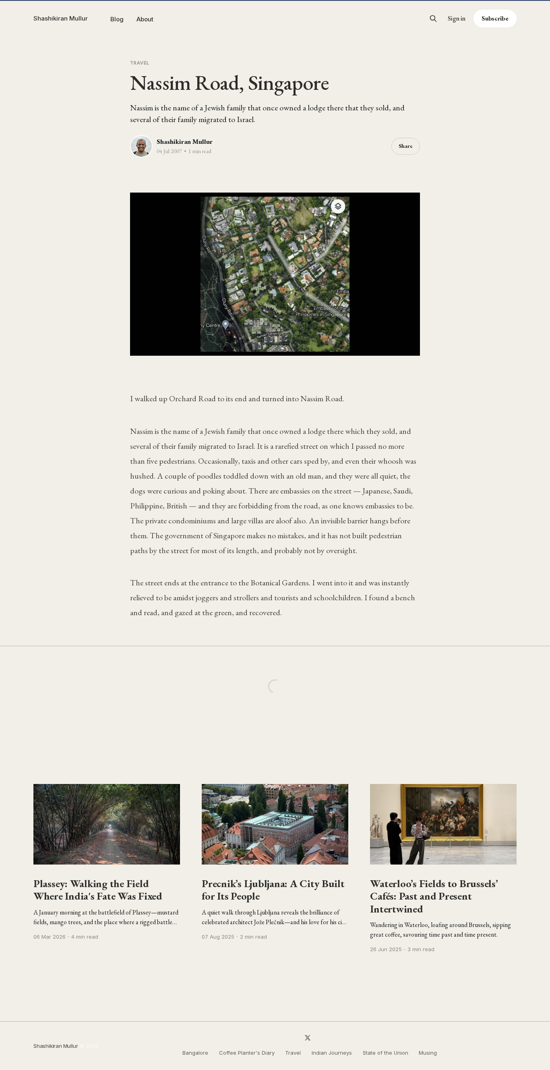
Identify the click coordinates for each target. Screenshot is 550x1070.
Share (406, 145)
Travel (139, 63)
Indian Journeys (332, 1052)
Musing (428, 1052)
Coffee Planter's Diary (247, 1052)
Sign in (456, 19)
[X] (307, 1038)
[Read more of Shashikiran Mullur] (141, 146)
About (144, 19)
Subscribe (495, 18)
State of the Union (385, 1052)
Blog (117, 19)
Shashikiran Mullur (60, 18)
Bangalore (195, 1052)
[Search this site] (433, 18)
